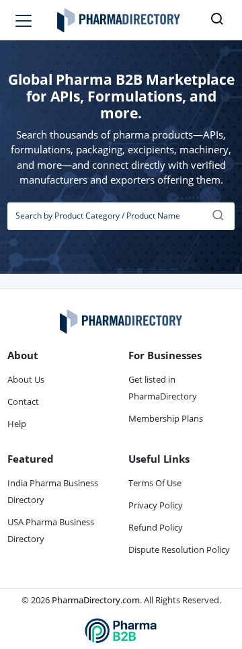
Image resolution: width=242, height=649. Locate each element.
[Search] (218, 216)
